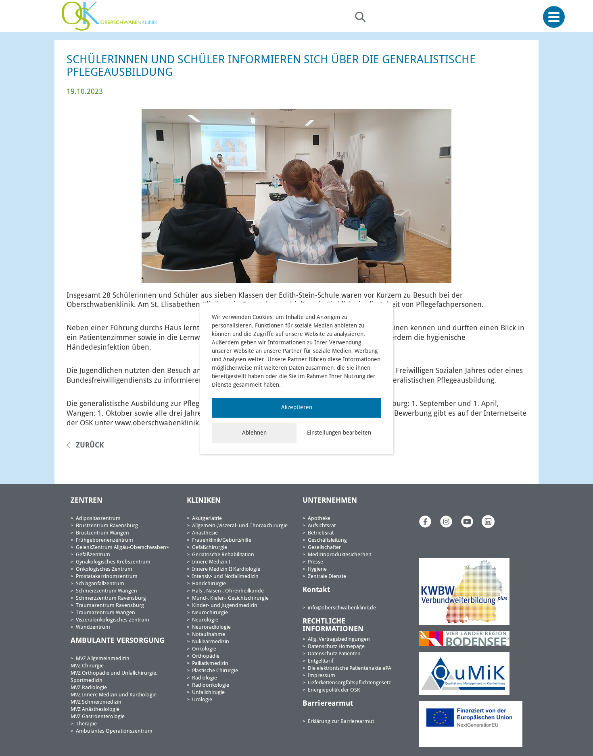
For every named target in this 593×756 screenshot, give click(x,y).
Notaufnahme (208, 634)
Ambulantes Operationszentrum (114, 731)
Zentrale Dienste (327, 576)
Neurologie (205, 620)
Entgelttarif (320, 661)
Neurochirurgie (210, 612)
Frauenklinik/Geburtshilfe (221, 540)
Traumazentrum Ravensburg (110, 605)
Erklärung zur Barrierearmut (341, 721)
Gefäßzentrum (93, 554)
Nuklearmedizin (210, 641)
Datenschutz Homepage (336, 646)
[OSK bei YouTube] (467, 521)
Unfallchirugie (208, 692)
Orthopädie (205, 656)
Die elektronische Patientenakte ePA (349, 668)
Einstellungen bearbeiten (339, 433)
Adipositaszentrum (98, 518)
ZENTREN (86, 500)
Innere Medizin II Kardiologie (226, 569)
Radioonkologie (210, 685)
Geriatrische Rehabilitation (223, 554)
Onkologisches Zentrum (104, 569)
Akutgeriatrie (207, 518)
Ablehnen (254, 433)
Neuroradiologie (211, 627)
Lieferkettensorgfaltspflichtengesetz (349, 683)
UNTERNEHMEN (330, 500)
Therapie (86, 724)
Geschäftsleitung (327, 540)
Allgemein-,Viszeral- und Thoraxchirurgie (240, 525)
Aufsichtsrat (322, 525)
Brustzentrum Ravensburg (107, 525)
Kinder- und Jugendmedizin (224, 605)
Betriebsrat (321, 533)
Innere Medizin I (211, 562)
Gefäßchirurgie (209, 547)
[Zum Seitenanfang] (584, 731)
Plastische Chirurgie (215, 670)
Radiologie (204, 678)
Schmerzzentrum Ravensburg (111, 598)
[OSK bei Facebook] (425, 521)
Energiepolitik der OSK (334, 690)
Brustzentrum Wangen (102, 533)
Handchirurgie (209, 583)
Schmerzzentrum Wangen (106, 591)
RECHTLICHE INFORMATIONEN (333, 625)
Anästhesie (205, 533)
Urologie (202, 699)
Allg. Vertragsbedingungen (339, 639)
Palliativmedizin (210, 663)
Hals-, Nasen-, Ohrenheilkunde (228, 591)
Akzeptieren (296, 407)
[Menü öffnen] (554, 17)
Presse (315, 562)
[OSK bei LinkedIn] (488, 521)
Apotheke (319, 518)
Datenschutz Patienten (334, 654)
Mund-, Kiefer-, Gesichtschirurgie (230, 598)
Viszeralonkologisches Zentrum (112, 620)
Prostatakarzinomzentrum (107, 576)
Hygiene (317, 569)
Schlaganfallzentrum (100, 583)
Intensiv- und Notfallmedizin (225, 576)
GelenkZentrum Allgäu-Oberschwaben (121, 547)
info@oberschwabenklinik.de (342, 608)
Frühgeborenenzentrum (104, 540)
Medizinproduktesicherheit (339, 554)
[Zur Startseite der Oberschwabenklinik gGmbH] (112, 16)
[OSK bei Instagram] (446, 521)
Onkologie (204, 649)
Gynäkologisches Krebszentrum (113, 562)
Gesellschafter (324, 547)
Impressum (321, 675)
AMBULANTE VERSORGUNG (118, 640)
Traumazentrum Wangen (105, 612)
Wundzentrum (93, 627)
